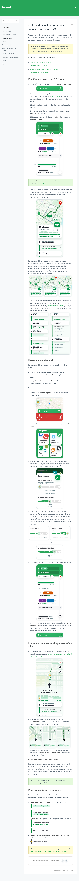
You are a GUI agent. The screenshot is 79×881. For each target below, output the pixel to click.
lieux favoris (56, 96)
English (4, 60)
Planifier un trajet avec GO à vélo (41, 62)
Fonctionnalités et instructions (40, 73)
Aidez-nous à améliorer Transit (10, 57)
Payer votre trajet (7, 45)
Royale (4, 41)
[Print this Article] (72, 25)
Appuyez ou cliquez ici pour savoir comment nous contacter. (49, 851)
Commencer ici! (6, 31)
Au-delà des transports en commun (9, 49)
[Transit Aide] (7, 8)
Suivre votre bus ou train (9, 34)
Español (4, 64)
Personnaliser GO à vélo (38, 66)
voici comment (41, 183)
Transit (61, 877)
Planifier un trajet (7, 38)
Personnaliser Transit (8, 53)
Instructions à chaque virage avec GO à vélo (45, 69)
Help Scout (74, 877)
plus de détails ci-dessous (55, 306)
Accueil (73, 8)
